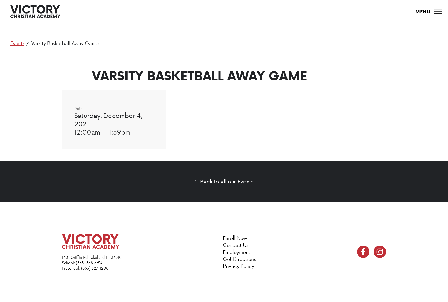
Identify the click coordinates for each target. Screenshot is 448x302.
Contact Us (235, 244)
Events (17, 43)
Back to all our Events (226, 181)
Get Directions (239, 258)
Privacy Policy (238, 265)
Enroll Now (235, 237)
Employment (236, 251)
